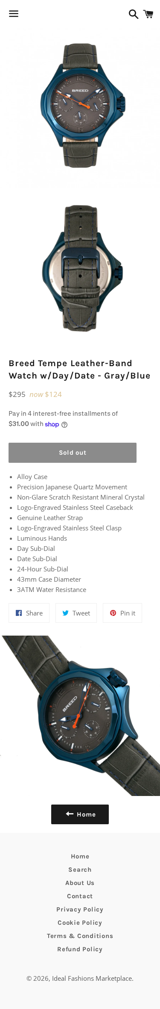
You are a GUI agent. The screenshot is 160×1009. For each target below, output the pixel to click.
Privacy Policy (80, 909)
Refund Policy (80, 949)
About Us (80, 883)
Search (80, 869)
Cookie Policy (80, 922)
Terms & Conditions (80, 936)
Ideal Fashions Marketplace (92, 978)
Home (80, 856)
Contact (80, 896)
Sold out (73, 452)
